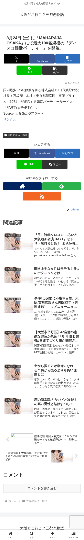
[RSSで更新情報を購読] (42, 196)
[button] (54, 70)
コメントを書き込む (42, 488)
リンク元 (9, 119)
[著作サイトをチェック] (22, 186)
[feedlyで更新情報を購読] (61, 186)
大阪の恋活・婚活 (17, 135)
